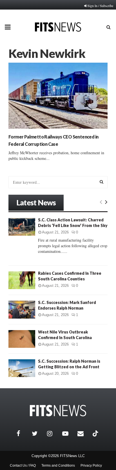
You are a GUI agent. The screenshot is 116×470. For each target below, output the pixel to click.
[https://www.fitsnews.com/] (58, 410)
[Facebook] (23, 433)
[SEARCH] (101, 181)
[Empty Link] (101, 202)
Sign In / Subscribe (100, 5)
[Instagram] (53, 433)
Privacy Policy (91, 465)
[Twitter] (38, 433)
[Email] (83, 433)
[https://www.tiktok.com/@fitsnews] (96, 433)
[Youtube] (68, 433)
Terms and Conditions (58, 465)
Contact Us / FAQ (23, 465)
